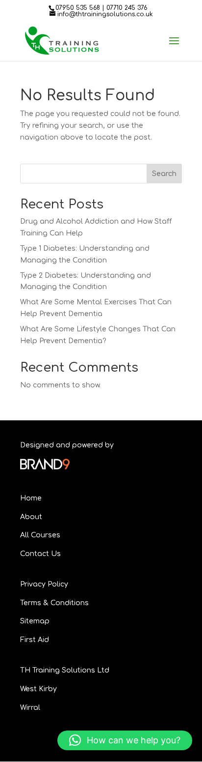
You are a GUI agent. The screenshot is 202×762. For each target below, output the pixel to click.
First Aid (34, 640)
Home (31, 498)
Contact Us (40, 553)
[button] (124, 740)
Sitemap (35, 621)
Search (164, 173)
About (31, 517)
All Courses (40, 535)
